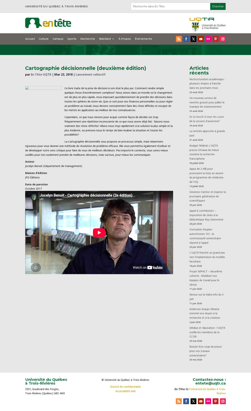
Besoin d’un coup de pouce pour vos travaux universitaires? (205, 351)
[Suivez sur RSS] (179, 39)
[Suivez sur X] (193, 39)
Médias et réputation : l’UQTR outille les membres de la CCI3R (207, 332)
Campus (58, 39)
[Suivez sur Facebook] (186, 39)
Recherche (87, 39)
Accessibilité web (125, 391)
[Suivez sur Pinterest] (215, 39)
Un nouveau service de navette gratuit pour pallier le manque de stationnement (207, 102)
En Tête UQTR (41, 74)
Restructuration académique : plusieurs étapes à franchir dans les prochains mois (207, 83)
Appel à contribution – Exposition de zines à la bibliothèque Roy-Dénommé (206, 215)
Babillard (105, 39)
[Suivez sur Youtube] (201, 39)
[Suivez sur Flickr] (208, 39)
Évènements (143, 39)
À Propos (125, 39)
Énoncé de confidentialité (125, 386)
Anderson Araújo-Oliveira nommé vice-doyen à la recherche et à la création (204, 313)
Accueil (30, 39)
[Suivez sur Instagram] (223, 39)
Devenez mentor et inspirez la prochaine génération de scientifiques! (207, 196)
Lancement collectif (90, 74)
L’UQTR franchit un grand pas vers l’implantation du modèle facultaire (207, 257)
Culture (44, 39)
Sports (71, 39)
